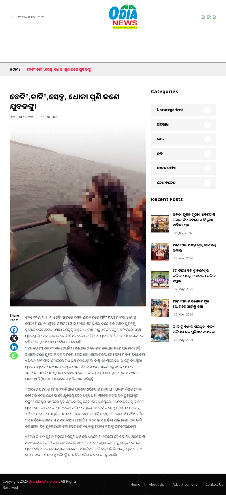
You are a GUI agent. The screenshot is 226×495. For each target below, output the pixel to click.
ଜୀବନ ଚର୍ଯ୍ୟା (195, 40)
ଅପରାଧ (174, 40)
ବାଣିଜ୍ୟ (126, 40)
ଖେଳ (86, 40)
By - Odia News (22, 117)
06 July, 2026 (183, 233)
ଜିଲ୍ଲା (28, 40)
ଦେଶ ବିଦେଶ (47, 40)
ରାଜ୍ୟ (13, 40)
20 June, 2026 (183, 258)
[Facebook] (14, 330)
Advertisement (185, 484)
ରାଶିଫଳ (19, 53)
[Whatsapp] (14, 355)
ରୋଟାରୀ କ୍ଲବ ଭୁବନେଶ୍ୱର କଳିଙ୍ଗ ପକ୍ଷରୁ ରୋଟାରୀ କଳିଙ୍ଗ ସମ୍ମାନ (194, 275)
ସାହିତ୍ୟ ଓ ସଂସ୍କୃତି (150, 40)
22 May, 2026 (183, 289)
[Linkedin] (14, 347)
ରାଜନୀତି (70, 40)
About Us (156, 484)
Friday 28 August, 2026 (27, 17)
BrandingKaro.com (44, 481)
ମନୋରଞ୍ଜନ (106, 40)
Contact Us (214, 484)
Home (15, 69)
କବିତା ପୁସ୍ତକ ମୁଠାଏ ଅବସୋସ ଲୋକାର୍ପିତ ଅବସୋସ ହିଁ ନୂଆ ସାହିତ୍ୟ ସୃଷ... (194, 219)
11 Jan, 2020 (49, 117)
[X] (14, 338)
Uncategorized (170, 109)
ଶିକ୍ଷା (35, 53)
